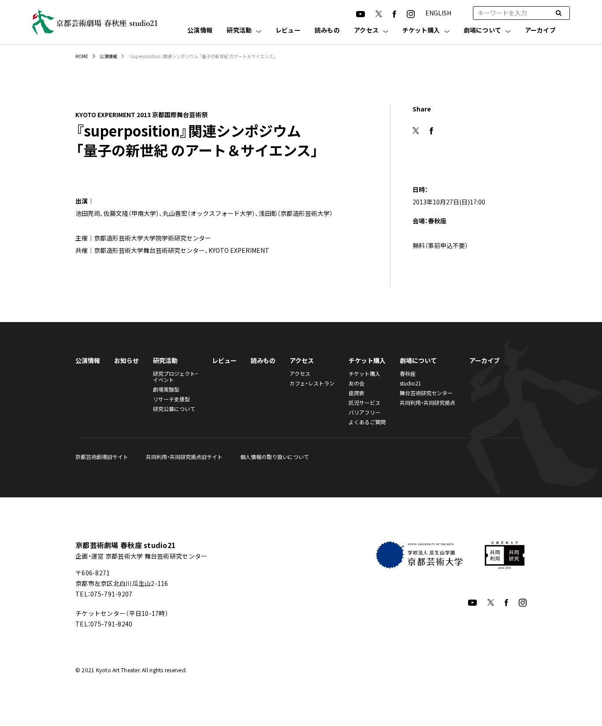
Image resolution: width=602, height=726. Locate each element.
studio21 (410, 383)
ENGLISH (438, 12)
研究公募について (174, 408)
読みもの (327, 30)
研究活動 (239, 30)
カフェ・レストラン (312, 383)
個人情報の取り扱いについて (274, 456)
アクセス (366, 30)
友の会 (356, 383)
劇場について (483, 30)
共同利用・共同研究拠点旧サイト (184, 456)
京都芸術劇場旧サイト (101, 456)
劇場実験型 (166, 389)
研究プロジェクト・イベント (175, 376)
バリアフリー (364, 412)
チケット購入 (421, 30)
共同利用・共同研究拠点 (427, 402)
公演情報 (199, 30)
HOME (81, 56)
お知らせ (126, 360)
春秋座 (408, 373)
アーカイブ (540, 30)
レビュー (288, 30)
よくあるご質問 (367, 422)
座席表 (356, 392)
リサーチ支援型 (171, 399)
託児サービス (364, 402)
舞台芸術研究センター (426, 392)
